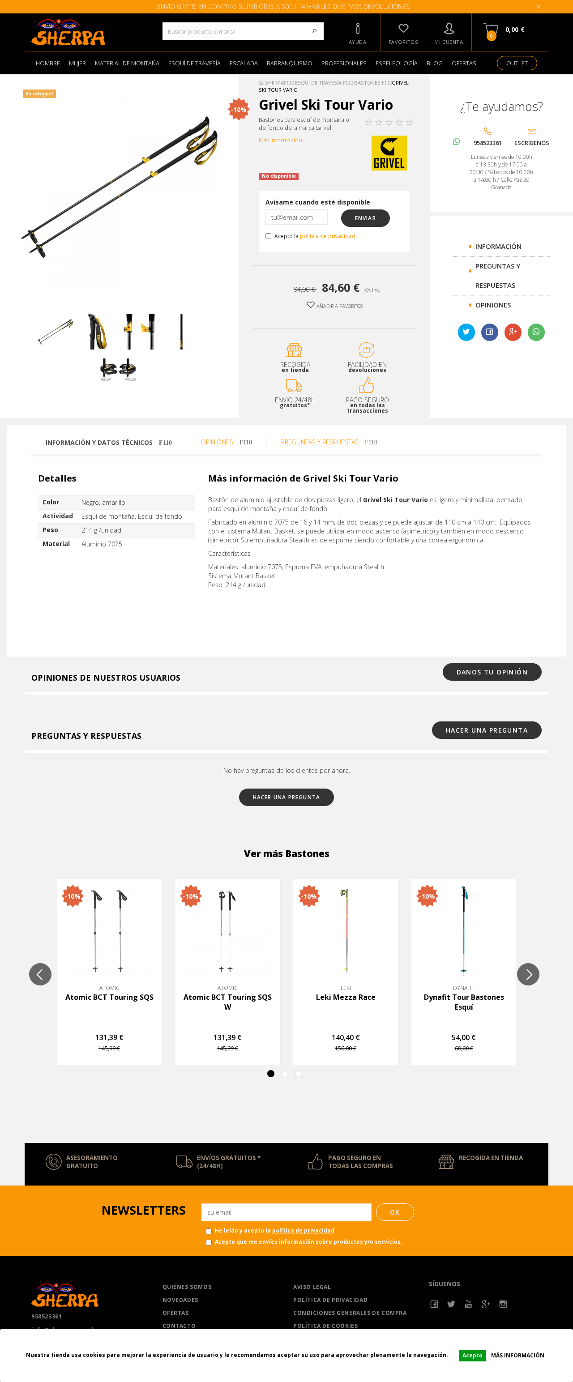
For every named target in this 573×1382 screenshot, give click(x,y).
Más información (517, 1355)
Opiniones (493, 304)
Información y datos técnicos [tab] (100, 442)
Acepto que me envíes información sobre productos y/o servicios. (308, 1242)
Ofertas (175, 1313)
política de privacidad (327, 235)
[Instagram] (503, 1304)
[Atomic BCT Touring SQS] (109, 931)
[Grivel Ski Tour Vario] (55, 332)
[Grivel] (389, 152)
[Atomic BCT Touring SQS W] (227, 931)
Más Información (280, 140)
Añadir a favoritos (339, 306)
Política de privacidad (330, 1300)
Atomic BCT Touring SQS (109, 997)
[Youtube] (469, 1304)
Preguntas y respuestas (320, 442)
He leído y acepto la (274, 1230)
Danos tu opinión (492, 672)
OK (395, 1212)
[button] (358, 32)
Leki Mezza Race (346, 997)
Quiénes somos (187, 1287)
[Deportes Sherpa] (90, 32)
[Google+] (513, 332)
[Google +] (486, 1304)
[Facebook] (434, 1304)
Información (498, 246)
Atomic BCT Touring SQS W (228, 1002)
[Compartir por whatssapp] (536, 332)
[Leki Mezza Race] (345, 931)
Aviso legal (312, 1287)
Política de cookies (325, 1326)
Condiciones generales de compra (350, 1313)
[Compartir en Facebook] (489, 332)
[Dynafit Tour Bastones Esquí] (464, 931)
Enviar (365, 218)
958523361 (46, 1316)
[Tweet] (466, 332)
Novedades (180, 1300)
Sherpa (274, 82)
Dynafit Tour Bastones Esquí (464, 1002)
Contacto (179, 1326)
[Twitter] (451, 1304)
